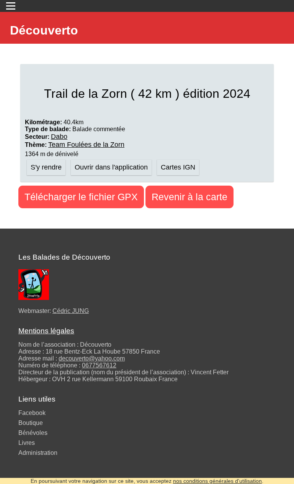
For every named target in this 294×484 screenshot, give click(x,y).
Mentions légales (46, 331)
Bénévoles (32, 433)
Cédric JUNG (70, 311)
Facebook (32, 413)
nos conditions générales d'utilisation (217, 481)
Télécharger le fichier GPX (81, 196)
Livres (26, 443)
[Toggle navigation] (10, 6)
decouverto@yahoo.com (92, 358)
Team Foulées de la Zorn (86, 144)
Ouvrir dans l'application (111, 167)
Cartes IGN (178, 167)
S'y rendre (46, 167)
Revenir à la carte (189, 196)
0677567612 (99, 365)
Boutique (30, 423)
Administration (37, 452)
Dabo (59, 136)
